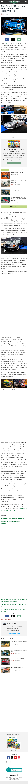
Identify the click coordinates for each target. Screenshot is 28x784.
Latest (5, 169)
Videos (22, 169)
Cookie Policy (22, 761)
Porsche (6, 81)
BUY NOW (14, 163)
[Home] (14, 2)
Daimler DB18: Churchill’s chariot (19, 189)
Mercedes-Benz (14, 94)
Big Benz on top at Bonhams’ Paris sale (12, 518)
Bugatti (12, 214)
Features (12, 176)
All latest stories (14, 206)
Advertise (6, 764)
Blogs (14, 169)
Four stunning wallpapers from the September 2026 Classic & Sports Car (18, 198)
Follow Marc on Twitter (14, 633)
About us (4, 761)
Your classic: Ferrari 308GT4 (17, 658)
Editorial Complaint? (13, 764)
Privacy (8, 761)
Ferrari (6, 43)
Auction (9, 619)
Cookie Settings (21, 764)
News (2, 14)
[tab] (5, 170)
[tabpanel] (14, 191)
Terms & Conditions (14, 761)
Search (26, 2)
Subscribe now (14, 750)
